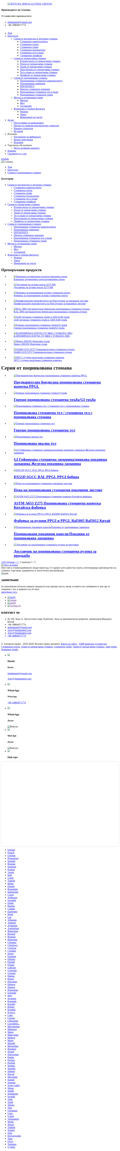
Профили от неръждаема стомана (38, 75)
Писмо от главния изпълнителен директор (36, 125)
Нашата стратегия (23, 128)
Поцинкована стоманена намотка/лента (41, 80)
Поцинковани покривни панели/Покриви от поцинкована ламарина (52, 536)
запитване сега (9, 592)
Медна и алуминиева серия (28, 97)
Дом (10, 33)
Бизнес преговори (23, 139)
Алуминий (26, 106)
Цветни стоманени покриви (35, 89)
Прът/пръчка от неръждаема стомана (39, 69)
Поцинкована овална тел (35, 443)
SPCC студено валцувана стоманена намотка (38, 360)
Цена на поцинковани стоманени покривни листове (58, 490)
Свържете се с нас (17, 153)
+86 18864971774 (17, 702)
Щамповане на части (31, 117)
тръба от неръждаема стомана (37, 646)
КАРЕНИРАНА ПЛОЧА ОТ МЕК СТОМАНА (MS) (42, 336)
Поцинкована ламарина (32, 83)
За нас (11, 120)
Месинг (24, 100)
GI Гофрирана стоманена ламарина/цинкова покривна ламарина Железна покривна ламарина (60, 461)
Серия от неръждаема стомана (30, 58)
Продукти (13, 36)
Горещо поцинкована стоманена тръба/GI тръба (39, 328)
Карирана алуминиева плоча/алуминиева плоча (39, 279)
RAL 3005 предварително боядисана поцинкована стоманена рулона (50, 311)
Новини (12, 151)
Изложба (18, 142)
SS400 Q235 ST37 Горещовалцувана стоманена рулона (43, 352)
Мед (22, 103)
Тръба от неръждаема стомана (36, 66)
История (18, 131)
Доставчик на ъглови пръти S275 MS (33, 287)
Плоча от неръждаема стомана (36, 64)
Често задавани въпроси (27, 148)
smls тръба (111, 646)
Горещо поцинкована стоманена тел (44, 430)
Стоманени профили (31, 55)
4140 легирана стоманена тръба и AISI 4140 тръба (40, 319)
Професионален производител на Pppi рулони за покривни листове (50, 303)
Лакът (23, 114)
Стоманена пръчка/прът (32, 50)
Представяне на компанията (29, 122)
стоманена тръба (63, 646)
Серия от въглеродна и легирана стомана (36, 38)
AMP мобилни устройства (93, 644)
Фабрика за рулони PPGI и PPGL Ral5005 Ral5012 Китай (62, 521)
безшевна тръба (9, 649)
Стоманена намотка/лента (34, 41)
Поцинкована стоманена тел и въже (39, 92)
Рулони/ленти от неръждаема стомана (40, 61)
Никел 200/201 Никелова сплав (30, 344)
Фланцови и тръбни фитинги (29, 108)
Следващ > (11, 562)
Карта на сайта (69, 644)
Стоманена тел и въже (32, 52)
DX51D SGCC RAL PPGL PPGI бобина (46, 477)
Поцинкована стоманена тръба (36, 94)
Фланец (24, 111)
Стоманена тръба (29, 47)
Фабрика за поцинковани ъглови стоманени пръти (41, 295)
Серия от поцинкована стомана (30, 78)
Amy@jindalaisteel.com (19, 630)
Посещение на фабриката (27, 136)
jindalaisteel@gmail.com (20, 627)
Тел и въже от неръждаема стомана (38, 72)
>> (18, 562)
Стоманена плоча (29, 44)
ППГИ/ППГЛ (27, 86)
